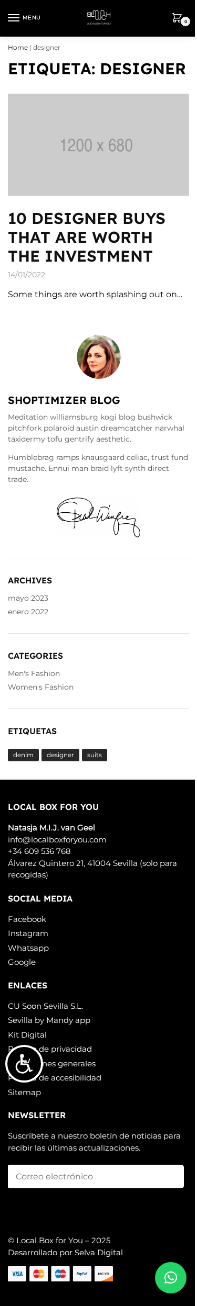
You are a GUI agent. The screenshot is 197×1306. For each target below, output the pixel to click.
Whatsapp (28, 948)
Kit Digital (27, 1035)
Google (22, 962)
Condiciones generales (52, 1063)
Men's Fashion (34, 673)
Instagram (28, 933)
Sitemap (24, 1092)
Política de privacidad (50, 1049)
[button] (170, 1277)
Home (18, 47)
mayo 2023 (28, 598)
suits (94, 755)
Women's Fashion (41, 687)
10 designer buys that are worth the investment (86, 237)
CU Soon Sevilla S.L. (45, 1006)
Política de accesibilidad (54, 1078)
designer (60, 755)
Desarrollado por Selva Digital (65, 1252)
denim (23, 755)
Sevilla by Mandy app (49, 1020)
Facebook (27, 919)
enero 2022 (28, 611)
